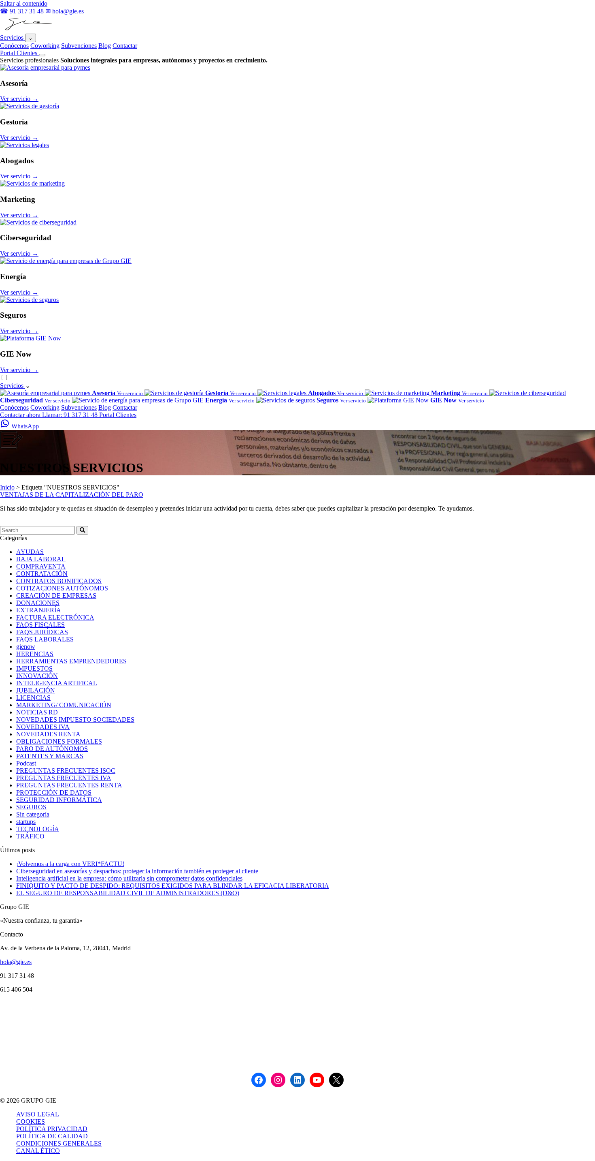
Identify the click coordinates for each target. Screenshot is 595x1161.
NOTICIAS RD (37, 712)
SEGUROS (31, 807)
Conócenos (14, 45)
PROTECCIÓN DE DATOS (53, 792)
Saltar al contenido (23, 3)
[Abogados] (24, 144)
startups (26, 821)
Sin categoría (32, 814)
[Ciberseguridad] (38, 222)
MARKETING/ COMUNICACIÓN (63, 704)
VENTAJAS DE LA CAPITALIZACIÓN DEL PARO (71, 494)
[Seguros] (29, 299)
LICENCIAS (33, 697)
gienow (25, 646)
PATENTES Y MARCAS (49, 756)
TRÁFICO (30, 836)
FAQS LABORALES (45, 639)
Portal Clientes (19, 52)
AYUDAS (30, 551)
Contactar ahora (21, 414)
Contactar (125, 45)
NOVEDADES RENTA (48, 734)
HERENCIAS (34, 653)
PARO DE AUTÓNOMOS (52, 748)
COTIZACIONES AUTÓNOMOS (62, 588)
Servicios (12, 37)
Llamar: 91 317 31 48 (70, 414)
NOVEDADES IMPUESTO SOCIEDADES (75, 719)
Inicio (7, 487)
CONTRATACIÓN (42, 573)
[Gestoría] (29, 106)
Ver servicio (19, 98)
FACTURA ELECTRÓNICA (55, 617)
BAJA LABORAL (41, 559)
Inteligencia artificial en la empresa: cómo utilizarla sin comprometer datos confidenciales (129, 878)
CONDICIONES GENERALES (59, 1143)
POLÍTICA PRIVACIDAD (51, 1128)
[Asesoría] (45, 67)
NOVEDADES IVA (43, 726)
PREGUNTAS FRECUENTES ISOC (65, 770)
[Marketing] (32, 183)
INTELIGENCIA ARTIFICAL (56, 683)
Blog (104, 45)
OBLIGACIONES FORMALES (59, 741)
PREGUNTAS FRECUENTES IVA (63, 777)
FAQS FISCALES (40, 624)
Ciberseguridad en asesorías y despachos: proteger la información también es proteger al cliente (137, 871)
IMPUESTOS (34, 668)
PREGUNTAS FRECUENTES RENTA (69, 785)
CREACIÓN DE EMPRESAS (56, 595)
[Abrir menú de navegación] (42, 55)
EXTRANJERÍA (38, 610)
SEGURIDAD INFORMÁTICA (59, 799)
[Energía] (66, 260)
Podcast (26, 763)
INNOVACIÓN (37, 675)
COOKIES (30, 1121)
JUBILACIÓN (35, 690)
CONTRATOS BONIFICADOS (59, 580)
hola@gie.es (16, 961)
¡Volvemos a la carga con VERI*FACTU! (70, 863)
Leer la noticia (18, 522)
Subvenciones (79, 45)
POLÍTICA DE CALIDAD (52, 1136)
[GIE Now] (30, 338)
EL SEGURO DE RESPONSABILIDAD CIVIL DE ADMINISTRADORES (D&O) (127, 892)
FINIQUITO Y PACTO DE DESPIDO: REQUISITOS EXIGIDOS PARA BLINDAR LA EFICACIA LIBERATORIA (172, 885)
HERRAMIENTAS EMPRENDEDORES (71, 661)
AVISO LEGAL (37, 1114)
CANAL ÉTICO (38, 1150)
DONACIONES (38, 602)
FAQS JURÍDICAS (42, 632)
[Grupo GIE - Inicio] (27, 29)
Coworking (45, 45)
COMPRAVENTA (41, 566)
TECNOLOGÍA (37, 828)
